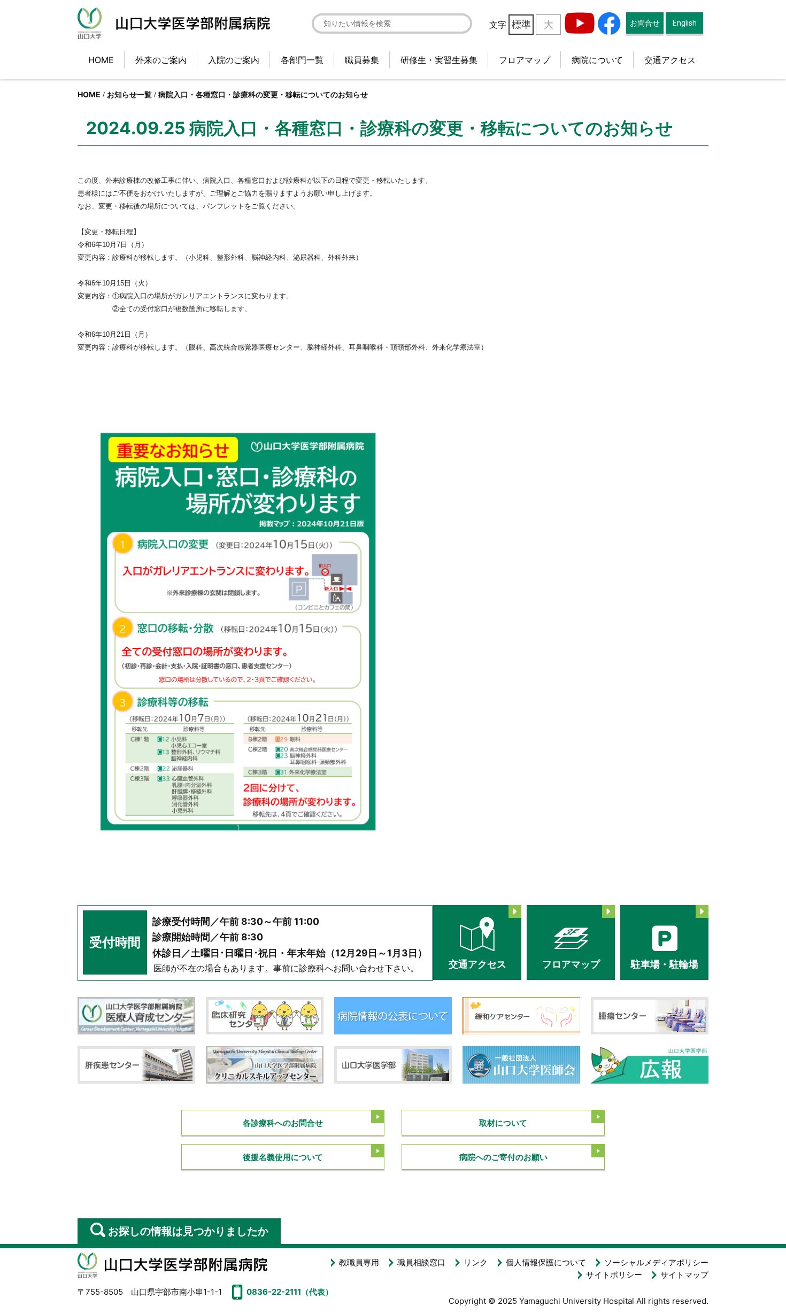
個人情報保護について (546, 1262)
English (685, 23)
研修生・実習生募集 (438, 60)
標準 (521, 24)
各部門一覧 (302, 60)
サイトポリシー (614, 1275)
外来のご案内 (161, 60)
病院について (597, 60)
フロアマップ (524, 60)
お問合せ (645, 23)
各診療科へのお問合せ (283, 1123)
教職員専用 (359, 1262)
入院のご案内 (233, 60)
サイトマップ (684, 1275)
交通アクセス (670, 60)
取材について (503, 1123)
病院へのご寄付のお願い (503, 1157)
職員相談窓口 (421, 1262)
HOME (101, 60)
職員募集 (362, 60)
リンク (476, 1262)
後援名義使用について (283, 1157)
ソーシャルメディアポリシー (656, 1262)
